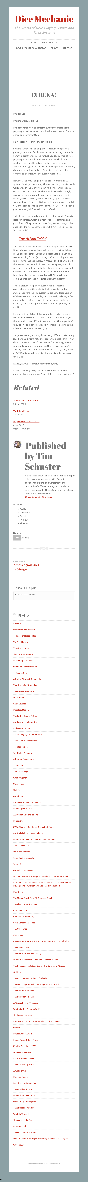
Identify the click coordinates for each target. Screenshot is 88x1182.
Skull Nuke (18, 790)
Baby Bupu (18, 892)
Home (34, 42)
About (54, 48)
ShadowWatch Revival (23, 1015)
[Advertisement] (45, 67)
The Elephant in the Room (24, 1132)
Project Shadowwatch (22, 1034)
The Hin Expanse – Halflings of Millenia (30, 978)
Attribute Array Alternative (25, 722)
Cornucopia (18, 935)
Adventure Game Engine (25, 400)
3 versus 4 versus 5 (21, 845)
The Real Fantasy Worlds (24, 1064)
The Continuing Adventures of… (27, 741)
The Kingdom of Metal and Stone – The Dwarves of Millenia (39, 966)
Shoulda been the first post (25, 1120)
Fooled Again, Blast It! (22, 809)
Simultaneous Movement (24, 654)
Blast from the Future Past (24, 1083)
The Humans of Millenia (23, 990)
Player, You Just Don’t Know (25, 1040)
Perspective (18, 821)
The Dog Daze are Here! (23, 691)
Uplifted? (17, 1028)
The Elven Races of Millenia (25, 904)
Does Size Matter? (21, 710)
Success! (17, 864)
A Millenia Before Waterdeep (25, 1003)
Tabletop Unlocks (21, 648)
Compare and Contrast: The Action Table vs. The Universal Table (41, 941)
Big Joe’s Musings (20, 1077)
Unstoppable (18, 784)
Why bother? (18, 1145)
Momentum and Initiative (26, 566)
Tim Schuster (50, 105)
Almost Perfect (19, 1071)
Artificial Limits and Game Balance (28, 833)
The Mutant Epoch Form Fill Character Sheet (32, 898)
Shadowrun (48, 42)
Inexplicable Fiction (21, 852)
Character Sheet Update (23, 858)
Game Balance (19, 704)
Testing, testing (20, 673)
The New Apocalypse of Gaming (27, 953)
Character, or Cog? (21, 910)
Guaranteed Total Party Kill (25, 917)
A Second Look (19, 1126)
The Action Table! (32, 239)
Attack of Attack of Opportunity (27, 679)
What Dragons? (20, 778)
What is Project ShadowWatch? (26, 1009)
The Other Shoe (20, 929)
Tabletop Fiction (21, 411)
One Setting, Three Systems (25, 1102)
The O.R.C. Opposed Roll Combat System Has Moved (36, 984)
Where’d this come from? (24, 1095)
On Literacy (18, 972)
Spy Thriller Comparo (22, 753)
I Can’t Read (18, 697)
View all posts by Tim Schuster (40, 497)
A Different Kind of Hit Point (25, 815)
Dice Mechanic (44, 18)
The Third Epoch (20, 642)
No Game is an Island (22, 1052)
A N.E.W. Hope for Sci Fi (23, 1058)
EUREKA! (17, 623)
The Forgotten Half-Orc (23, 997)
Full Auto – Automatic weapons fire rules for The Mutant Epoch (40, 876)
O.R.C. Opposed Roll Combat (31, 48)
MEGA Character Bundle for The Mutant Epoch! (33, 827)
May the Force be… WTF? (26, 421)
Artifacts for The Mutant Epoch (27, 802)
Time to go (18, 765)
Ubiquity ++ (18, 796)
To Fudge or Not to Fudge (24, 636)
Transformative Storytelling (25, 685)
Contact (67, 48)
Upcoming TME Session (23, 870)
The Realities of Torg (22, 1089)
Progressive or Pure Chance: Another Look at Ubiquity (36, 1021)
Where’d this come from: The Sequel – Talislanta (34, 839)
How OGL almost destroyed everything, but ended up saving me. (41, 1139)
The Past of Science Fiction (25, 716)
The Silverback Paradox (23, 1108)
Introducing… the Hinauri (24, 660)
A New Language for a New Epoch (28, 734)
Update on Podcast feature (25, 667)
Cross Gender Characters (24, 923)
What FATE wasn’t (21, 1114)
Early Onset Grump (21, 728)
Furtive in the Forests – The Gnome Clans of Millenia (35, 960)
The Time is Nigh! (20, 771)
